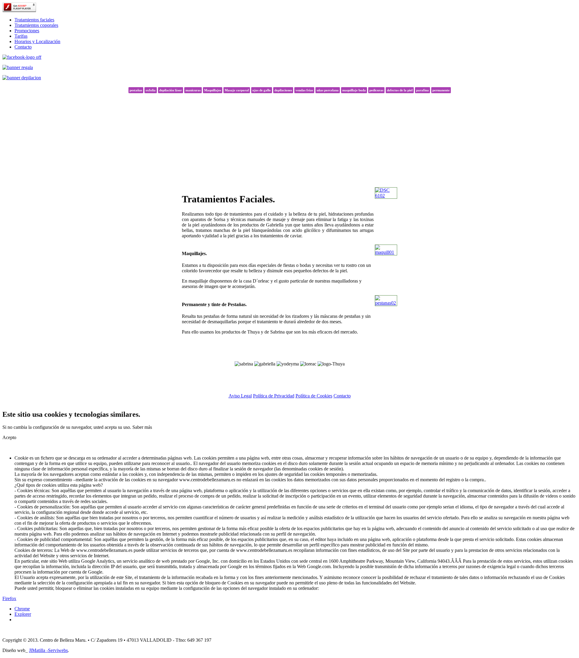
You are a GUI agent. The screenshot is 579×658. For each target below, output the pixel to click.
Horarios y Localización (37, 41)
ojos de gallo (261, 90)
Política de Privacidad (273, 395)
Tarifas (20, 36)
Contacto (23, 46)
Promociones (26, 30)
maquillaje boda (354, 90)
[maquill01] (386, 252)
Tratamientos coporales (36, 25)
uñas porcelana (328, 90)
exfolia (151, 90)
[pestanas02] (386, 302)
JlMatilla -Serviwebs (48, 650)
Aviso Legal (240, 395)
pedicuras (376, 90)
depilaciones (283, 90)
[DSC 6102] (386, 195)
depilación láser (170, 90)
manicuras (193, 90)
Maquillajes (212, 90)
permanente (441, 90)
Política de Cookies (314, 395)
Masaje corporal (237, 90)
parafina (422, 90)
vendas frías (304, 90)
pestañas (136, 90)
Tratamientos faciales (34, 19)
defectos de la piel (400, 90)
